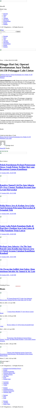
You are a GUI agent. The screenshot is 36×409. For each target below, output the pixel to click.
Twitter (5, 385)
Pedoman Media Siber (9, 373)
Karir (4, 377)
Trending (5, 402)
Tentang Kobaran (8, 374)
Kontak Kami (7, 379)
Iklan (4, 396)
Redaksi (5, 24)
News (4, 15)
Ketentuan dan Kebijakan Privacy (12, 368)
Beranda (5, 13)
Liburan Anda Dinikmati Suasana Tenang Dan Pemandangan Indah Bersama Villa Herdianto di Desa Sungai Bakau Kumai (16, 354)
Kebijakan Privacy (8, 389)
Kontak (5, 370)
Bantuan (5, 395)
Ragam (5, 22)
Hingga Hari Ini (4, 137)
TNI (4, 16)
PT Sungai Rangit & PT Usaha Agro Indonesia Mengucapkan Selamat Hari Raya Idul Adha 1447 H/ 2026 (16, 299)
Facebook (6, 382)
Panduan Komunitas (8, 371)
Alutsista (5, 18)
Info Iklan (6, 376)
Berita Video (6, 404)
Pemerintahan (7, 21)
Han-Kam (6, 19)
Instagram (6, 383)
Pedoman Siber (7, 392)
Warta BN (2, 148)
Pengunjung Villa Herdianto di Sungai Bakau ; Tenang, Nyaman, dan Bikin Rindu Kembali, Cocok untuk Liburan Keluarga (17, 339)
